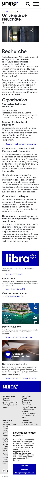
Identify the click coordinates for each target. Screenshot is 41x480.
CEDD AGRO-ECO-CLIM (14, 296)
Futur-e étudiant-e (9, 424)
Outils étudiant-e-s (10, 406)
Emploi (5, 408)
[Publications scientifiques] (20, 259)
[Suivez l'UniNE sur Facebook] (3, 470)
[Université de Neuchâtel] (10, 4)
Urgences (6, 400)
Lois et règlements (29, 413)
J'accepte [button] (24, 465)
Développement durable (28, 410)
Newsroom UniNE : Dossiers (19, 337)
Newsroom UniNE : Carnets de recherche (20, 378)
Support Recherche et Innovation (21, 144)
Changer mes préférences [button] (24, 473)
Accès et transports (10, 402)
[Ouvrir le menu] (36, 4)
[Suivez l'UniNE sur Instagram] (7, 470)
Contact (6, 398)
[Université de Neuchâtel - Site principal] (10, 387)
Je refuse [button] (24, 469)
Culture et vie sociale (30, 424)
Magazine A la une (29, 408)
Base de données (13, 274)
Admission (6, 422)
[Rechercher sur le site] (28, 4)
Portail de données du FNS (15, 289)
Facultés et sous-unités (28, 416)
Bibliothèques (27, 422)
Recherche (26, 402)
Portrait (24, 398)
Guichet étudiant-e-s (10, 404)
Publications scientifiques (26, 405)
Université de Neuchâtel (9, 11)
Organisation (27, 400)
